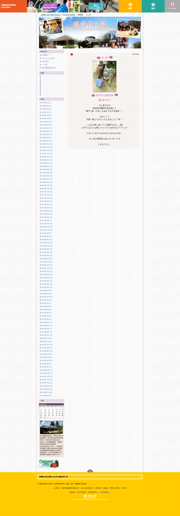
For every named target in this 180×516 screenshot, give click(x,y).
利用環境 (98, 488)
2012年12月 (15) (47, 376)
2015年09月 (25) (47, 274)
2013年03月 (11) (47, 367)
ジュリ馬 (44, 65)
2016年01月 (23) (47, 262)
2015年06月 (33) (47, 284)
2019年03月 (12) (47, 141)
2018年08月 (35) (47, 163)
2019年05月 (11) (47, 134)
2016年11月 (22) (47, 230)
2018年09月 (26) (47, 160)
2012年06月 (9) (47, 396)
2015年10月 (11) (47, 271)
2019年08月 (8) (47, 125)
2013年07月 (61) (47, 354)
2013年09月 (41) (47, 348)
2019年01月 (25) (47, 147)
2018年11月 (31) (47, 153)
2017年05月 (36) (47, 211)
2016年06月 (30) (47, 246)
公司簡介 (57, 488)
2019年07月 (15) (47, 128)
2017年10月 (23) (47, 195)
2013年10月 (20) (47, 345)
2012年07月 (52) (47, 392)
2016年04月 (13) (47, 252)
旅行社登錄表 (81, 492)
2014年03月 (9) (47, 329)
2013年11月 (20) (47, 341)
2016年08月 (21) (47, 240)
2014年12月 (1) (47, 303)
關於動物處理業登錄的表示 (70, 488)
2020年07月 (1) (47, 103)
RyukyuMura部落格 (69, 15)
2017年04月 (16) (47, 214)
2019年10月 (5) (47, 118)
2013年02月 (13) (47, 370)
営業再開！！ (46, 55)
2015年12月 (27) (47, 265)
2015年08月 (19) (47, 278)
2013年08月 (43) (47, 351)
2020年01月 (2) (47, 109)
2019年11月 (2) (47, 115)
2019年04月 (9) (47, 138)
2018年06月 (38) (47, 169)
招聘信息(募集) (114, 488)
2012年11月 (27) (47, 380)
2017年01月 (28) (47, 224)
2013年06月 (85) (47, 357)
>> (63, 404)
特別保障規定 (92, 492)
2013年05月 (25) (47, 360)
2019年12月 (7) (47, 112)
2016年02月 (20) (47, 259)
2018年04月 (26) (47, 176)
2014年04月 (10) (47, 325)
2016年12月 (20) (47, 227)
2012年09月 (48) (47, 386)
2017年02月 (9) (47, 220)
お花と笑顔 (45, 61)
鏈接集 (105, 488)
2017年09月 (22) (47, 198)
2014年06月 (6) (47, 319)
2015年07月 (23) (47, 281)
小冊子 (124, 488)
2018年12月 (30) (47, 150)
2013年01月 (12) (47, 373)
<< (40, 404)
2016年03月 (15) (47, 255)
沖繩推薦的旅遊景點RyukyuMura (8, 6)
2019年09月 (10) (47, 122)
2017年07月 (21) (47, 204)
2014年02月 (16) (47, 332)
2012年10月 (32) (47, 383)
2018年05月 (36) (47, 173)
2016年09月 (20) (47, 236)
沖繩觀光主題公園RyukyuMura (50, 15)
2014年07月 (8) (47, 316)
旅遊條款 (72, 492)
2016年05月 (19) (47, 249)
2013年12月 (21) (47, 338)
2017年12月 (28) (47, 189)
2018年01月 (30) (47, 185)
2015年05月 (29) (47, 287)
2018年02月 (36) (47, 182)
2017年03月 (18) (47, 217)
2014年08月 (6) (47, 313)
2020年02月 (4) (47, 106)
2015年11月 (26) (47, 268)
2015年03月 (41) (47, 294)
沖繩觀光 (41, 484)
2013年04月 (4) (47, 364)
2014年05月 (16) (47, 322)
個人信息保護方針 (87, 488)
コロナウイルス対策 (48, 58)
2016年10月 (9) (47, 233)
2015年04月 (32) (47, 290)
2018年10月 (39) (47, 157)
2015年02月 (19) (47, 297)
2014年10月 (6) (47, 306)
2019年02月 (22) (47, 144)
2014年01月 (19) (47, 335)
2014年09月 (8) (47, 310)
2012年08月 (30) (47, 389)
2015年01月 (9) (47, 300)
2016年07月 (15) (47, 243)
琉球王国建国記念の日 (49, 68)
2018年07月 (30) (47, 166)
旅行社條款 (104, 492)
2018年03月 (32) (47, 179)
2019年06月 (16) (47, 131)
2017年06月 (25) (47, 208)
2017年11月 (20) (47, 192)
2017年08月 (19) (47, 201)
